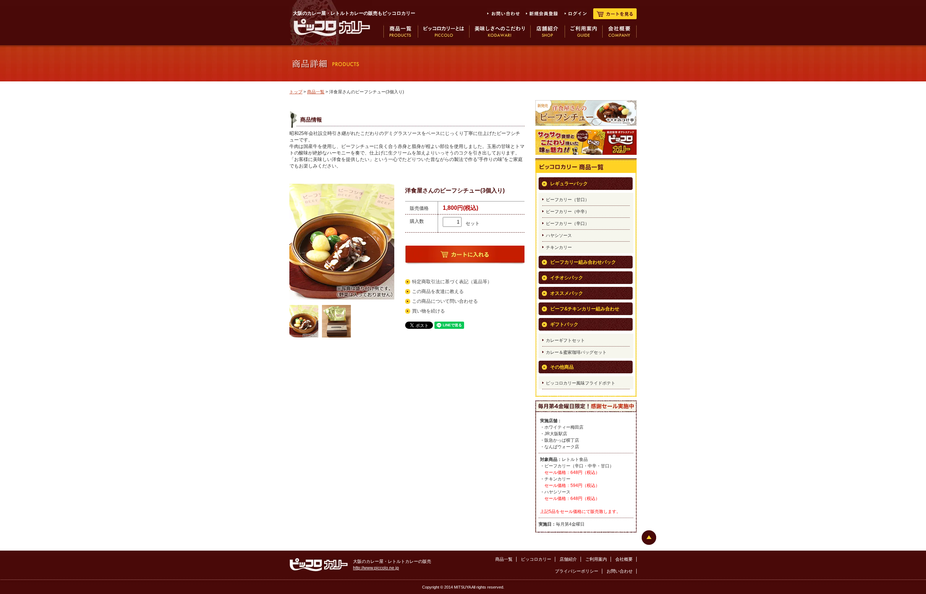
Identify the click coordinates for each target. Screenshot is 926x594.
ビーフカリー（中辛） (567, 211)
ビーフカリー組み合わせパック (583, 262)
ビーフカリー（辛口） (567, 223)
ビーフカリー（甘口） (567, 199)
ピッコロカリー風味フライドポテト (580, 383)
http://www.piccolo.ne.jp (376, 567)
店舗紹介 (568, 559)
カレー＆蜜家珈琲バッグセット (576, 352)
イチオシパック (566, 277)
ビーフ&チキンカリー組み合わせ (584, 308)
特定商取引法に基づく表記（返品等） (452, 281)
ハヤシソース (559, 235)
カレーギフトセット (565, 340)
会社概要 (624, 559)
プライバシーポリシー (576, 571)
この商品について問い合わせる (445, 301)
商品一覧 (315, 91)
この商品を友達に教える (438, 291)
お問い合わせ (620, 571)
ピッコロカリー (536, 559)
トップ (295, 91)
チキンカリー (559, 247)
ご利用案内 (596, 559)
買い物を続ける (428, 311)
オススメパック (566, 293)
